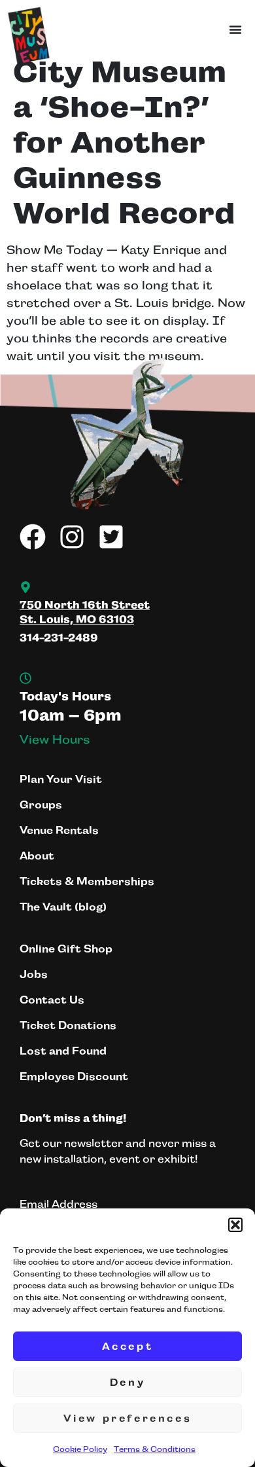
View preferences (127, 1418)
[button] (235, 1224)
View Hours (55, 739)
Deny (127, 1382)
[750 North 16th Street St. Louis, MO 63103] (25, 587)
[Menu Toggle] (235, 29)
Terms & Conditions (155, 1449)
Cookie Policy (80, 1449)
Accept (128, 1346)
